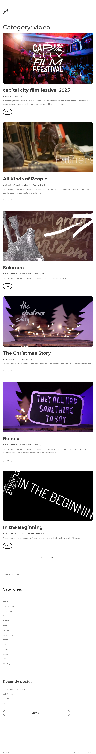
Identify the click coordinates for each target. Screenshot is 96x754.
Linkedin (89, 752)
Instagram (71, 752)
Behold (11, 438)
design (5, 601)
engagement (8, 611)
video (7, 96)
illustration (7, 620)
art (6, 185)
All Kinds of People (25, 179)
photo (5, 639)
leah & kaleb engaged (12, 694)
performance (8, 635)
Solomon (13, 267)
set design (7, 654)
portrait (6, 644)
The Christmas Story (27, 353)
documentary (8, 606)
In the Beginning (23, 527)
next (53, 559)
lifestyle (6, 625)
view (9, 112)
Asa (4, 703)
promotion (18, 185)
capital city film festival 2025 (36, 90)
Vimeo (80, 752)
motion (11, 185)
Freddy (6, 698)
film (4, 616)
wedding (6, 663)
